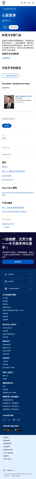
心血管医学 (6, 58)
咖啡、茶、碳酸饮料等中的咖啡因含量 (13, 171)
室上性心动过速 (6, 175)
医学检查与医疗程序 (10, 9)
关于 (5, 27)
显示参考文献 (6, 154)
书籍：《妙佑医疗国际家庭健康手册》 (13, 207)
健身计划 (4, 167)
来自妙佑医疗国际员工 (8, 118)
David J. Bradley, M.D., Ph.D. (23, 96)
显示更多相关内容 (7, 180)
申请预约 (6, 126)
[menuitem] (5, 27)
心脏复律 (9, 15)
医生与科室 (13, 27)
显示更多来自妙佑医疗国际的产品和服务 (14, 212)
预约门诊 (7, 20)
